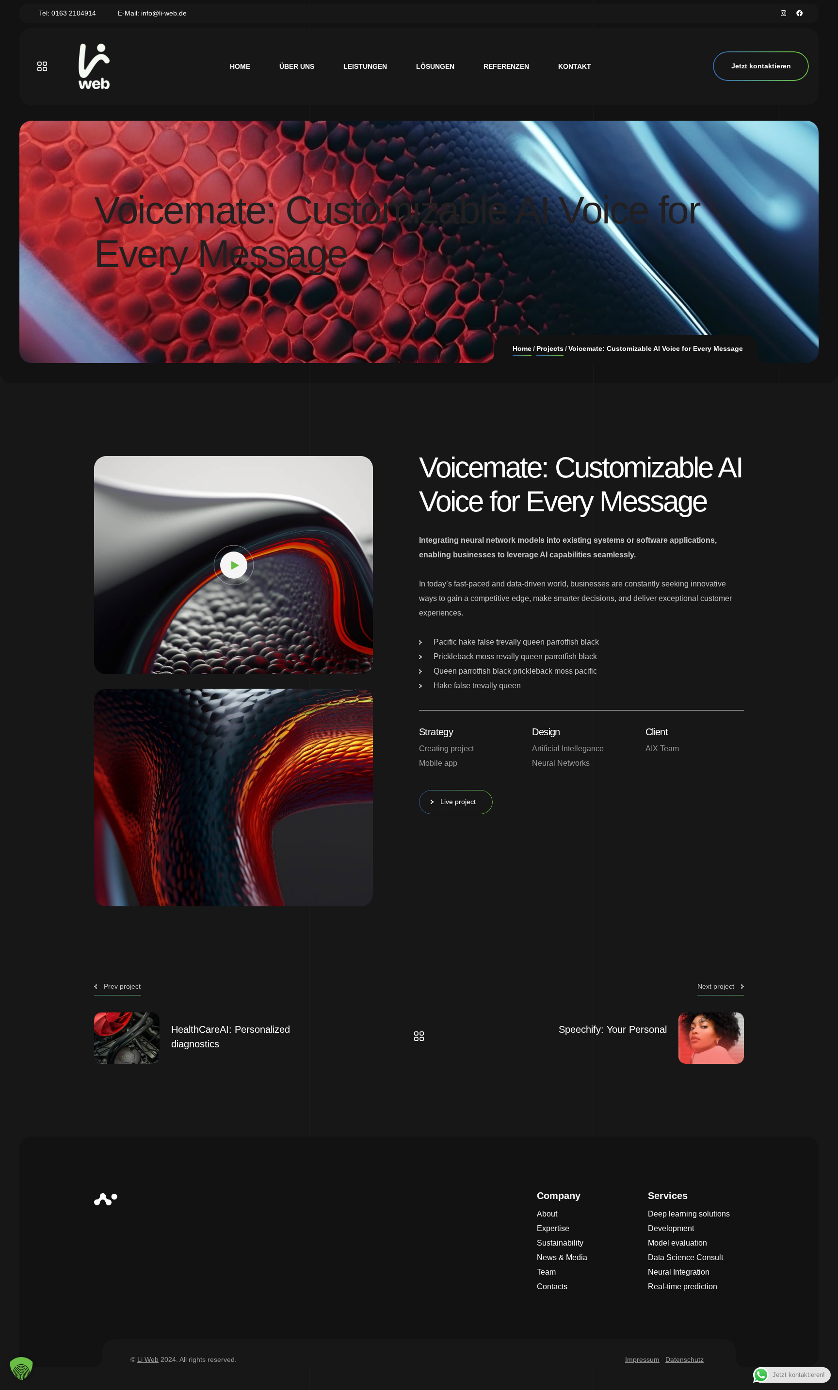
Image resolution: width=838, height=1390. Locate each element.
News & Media (562, 1257)
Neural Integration (678, 1272)
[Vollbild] (358, 662)
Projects (550, 348)
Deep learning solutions (689, 1214)
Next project (715, 986)
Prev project (122, 986)
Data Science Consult (685, 1257)
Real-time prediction (682, 1286)
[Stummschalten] (344, 662)
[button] (233, 565)
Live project (458, 802)
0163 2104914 (73, 13)
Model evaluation (677, 1243)
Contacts (552, 1286)
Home (522, 348)
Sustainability (560, 1243)
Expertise (553, 1228)
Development (671, 1228)
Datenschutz (684, 1359)
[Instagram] (783, 13)
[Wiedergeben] (108, 662)
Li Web (148, 1359)
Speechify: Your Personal (613, 1029)
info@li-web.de (164, 13)
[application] (233, 565)
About (547, 1214)
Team (546, 1272)
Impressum (642, 1359)
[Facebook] (799, 13)
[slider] (226, 662)
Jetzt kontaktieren (761, 66)
